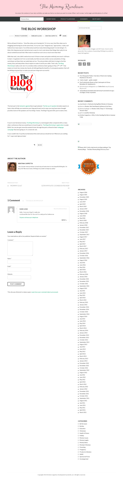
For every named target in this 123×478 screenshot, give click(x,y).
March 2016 (83, 272)
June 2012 (83, 377)
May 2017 (82, 241)
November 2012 (84, 365)
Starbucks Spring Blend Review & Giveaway (100, 104)
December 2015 (84, 279)
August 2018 (83, 213)
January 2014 (83, 333)
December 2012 (84, 363)
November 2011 (84, 393)
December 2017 (84, 227)
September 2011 (84, 398)
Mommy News (51, 19)
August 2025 (83, 194)
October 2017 (84, 232)
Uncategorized (84, 459)
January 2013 (83, 361)
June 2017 (83, 239)
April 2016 (83, 269)
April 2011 (83, 410)
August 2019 (83, 199)
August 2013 (83, 344)
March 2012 (83, 384)
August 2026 (83, 192)
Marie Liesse (24, 209)
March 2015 (83, 300)
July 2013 (82, 347)
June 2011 (83, 405)
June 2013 (83, 349)
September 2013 (84, 342)
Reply (64, 220)
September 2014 (84, 314)
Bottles (82, 426)
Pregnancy (83, 449)
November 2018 (84, 211)
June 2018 (83, 216)
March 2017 (83, 246)
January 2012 (83, 389)
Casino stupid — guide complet (88, 80)
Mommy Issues (84, 438)
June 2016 (83, 265)
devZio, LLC (70, 475)
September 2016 (84, 258)
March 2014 (83, 328)
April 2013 (83, 354)
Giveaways (84, 19)
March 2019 (83, 206)
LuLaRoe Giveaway (89, 113)
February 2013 (84, 358)
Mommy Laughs (84, 440)
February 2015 (84, 302)
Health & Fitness (84, 433)
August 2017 (83, 237)
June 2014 (83, 321)
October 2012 (84, 368)
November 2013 (84, 337)
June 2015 (83, 293)
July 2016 (82, 262)
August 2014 (83, 316)
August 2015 (83, 288)
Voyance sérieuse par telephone (29, 217)
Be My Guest (97, 19)
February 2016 (84, 274)
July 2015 (82, 290)
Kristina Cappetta (51, 35)
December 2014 (84, 307)
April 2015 (83, 297)
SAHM (81, 454)
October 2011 (84, 396)
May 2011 (82, 407)
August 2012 (83, 372)
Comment (10, 240)
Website (9, 274)
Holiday (82, 435)
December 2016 (84, 253)
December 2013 (84, 335)
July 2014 (82, 319)
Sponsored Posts (85, 456)
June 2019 (83, 202)
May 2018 (82, 218)
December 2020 (84, 197)
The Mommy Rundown (61, 6)
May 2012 (82, 379)
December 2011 (84, 391)
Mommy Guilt (14, 186)
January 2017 (83, 251)
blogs (40, 145)
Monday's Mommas (85, 445)
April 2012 (83, 382)
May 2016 (82, 267)
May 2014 (82, 323)
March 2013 (83, 356)
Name (9, 258)
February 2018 (84, 223)
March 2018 (83, 220)
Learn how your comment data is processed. (44, 292)
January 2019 (83, 209)
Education (82, 428)
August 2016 (83, 260)
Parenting (82, 447)
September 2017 (84, 234)
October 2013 (84, 340)
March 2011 (83, 412)
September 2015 (84, 286)
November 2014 (84, 309)
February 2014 (84, 330)
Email (9, 266)
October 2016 (84, 255)
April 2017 (83, 244)
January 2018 (83, 225)
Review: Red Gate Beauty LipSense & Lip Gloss (98, 106)
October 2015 (84, 283)
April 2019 (83, 204)
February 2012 (84, 386)
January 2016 (83, 276)
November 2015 (84, 281)
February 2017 (84, 248)
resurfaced (83, 104)
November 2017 (84, 230)
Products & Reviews (68, 19)
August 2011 (83, 400)
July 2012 (82, 375)
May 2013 (82, 351)
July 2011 (82, 403)
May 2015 (82, 295)
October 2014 (84, 312)
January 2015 (83, 304)
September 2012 (84, 370)
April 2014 (83, 326)
